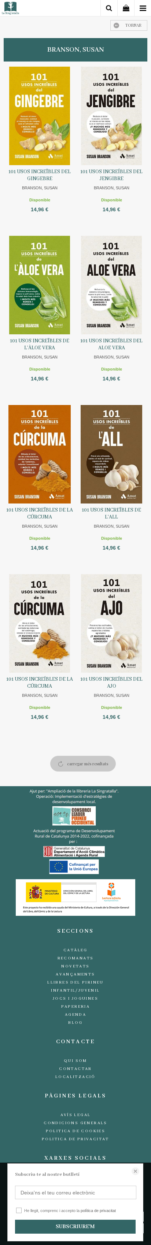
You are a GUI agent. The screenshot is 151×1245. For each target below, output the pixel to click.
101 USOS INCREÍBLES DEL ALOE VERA (111, 344)
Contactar (75, 1068)
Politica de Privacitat (75, 1139)
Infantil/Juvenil (75, 990)
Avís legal (75, 1115)
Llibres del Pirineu (75, 982)
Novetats (75, 966)
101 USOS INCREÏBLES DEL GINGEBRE (39, 175)
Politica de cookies (76, 1131)
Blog (75, 1022)
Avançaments (75, 974)
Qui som (75, 1060)
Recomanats (76, 958)
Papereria (75, 1006)
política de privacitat (98, 1210)
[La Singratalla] (10, 9)
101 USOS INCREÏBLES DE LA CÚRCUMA (39, 513)
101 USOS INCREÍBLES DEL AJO (111, 683)
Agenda (75, 1014)
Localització (75, 1076)
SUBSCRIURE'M (75, 1226)
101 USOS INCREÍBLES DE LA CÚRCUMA (39, 683)
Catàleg (75, 950)
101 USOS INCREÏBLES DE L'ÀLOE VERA (39, 344)
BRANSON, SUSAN (40, 188)
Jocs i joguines (75, 998)
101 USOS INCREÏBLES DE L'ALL (111, 513)
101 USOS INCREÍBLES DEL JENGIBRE (111, 175)
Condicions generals (75, 1123)
